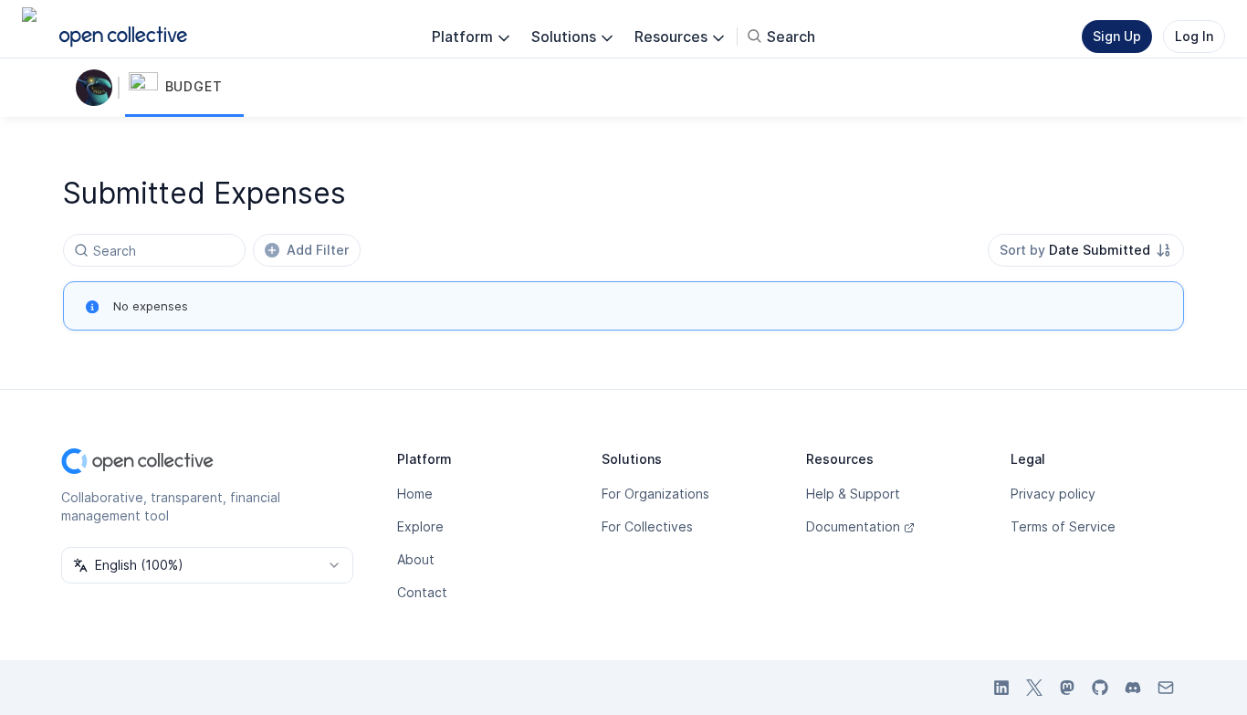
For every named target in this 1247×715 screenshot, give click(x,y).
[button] (184, 87)
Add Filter (318, 250)
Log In (1194, 36)
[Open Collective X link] (1034, 687)
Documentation (853, 526)
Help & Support (853, 493)
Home (415, 493)
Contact (422, 592)
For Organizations (655, 493)
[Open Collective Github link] (1100, 687)
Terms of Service (1063, 526)
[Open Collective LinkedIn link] (1001, 687)
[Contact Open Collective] (1166, 687)
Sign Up (1117, 36)
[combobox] (1086, 250)
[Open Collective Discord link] (1133, 687)
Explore (420, 526)
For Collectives (647, 526)
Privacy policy (1053, 493)
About (416, 559)
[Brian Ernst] (98, 87)
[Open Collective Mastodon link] (1067, 687)
